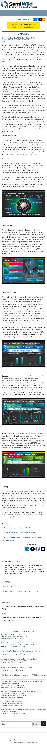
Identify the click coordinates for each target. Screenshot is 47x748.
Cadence (11, 41)
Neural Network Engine (28, 569)
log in (18, 591)
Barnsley (9, 705)
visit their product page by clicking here (21, 514)
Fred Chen (12, 695)
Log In (28, 19)
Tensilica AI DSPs (27, 571)
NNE (6, 571)
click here (14, 517)
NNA (42, 569)
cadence (14, 567)
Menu (25, 13)
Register (21, 19)
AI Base (16, 565)
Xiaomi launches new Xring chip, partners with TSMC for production (23, 675)
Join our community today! (23, 27)
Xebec (8, 638)
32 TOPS (8, 565)
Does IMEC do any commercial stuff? (13, 701)
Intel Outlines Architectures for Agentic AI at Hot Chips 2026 (21, 651)
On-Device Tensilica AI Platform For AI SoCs (18, 38)
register (11, 591)
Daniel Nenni (12, 637)
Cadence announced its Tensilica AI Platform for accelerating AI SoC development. (21, 91)
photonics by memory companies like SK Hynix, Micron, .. (19, 659)
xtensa (20, 573)
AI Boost (24, 565)
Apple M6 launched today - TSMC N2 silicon (15, 635)
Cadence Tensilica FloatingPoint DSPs (16, 528)
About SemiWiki (32, 742)
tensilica (13, 571)
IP (19, 41)
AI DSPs (32, 565)
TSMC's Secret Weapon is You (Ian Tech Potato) (17, 667)
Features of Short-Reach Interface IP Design (18, 533)
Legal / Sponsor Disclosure (18, 742)
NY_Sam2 (12, 661)
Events (16, 41)
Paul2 (10, 669)
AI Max (39, 565)
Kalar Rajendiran (8, 39)
